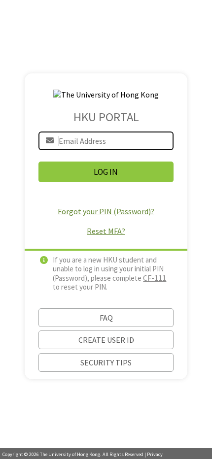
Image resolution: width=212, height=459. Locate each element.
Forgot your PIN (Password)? (106, 211)
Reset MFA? (106, 231)
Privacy (155, 454)
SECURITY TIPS (106, 362)
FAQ (106, 318)
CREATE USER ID (106, 340)
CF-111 (154, 278)
